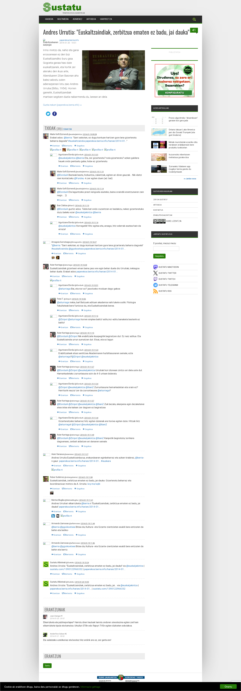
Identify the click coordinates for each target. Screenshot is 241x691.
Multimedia (63, 19)
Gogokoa (80, 146)
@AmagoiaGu (76, 242)
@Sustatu (70, 562)
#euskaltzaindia (76, 141)
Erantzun (56, 146)
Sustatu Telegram (168, 285)
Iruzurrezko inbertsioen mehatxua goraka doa (179, 156)
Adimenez (77, 19)
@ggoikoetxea (76, 248)
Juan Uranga (55, 616)
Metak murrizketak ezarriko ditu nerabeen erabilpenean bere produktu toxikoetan (183, 145)
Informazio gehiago (90, 686)
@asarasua (68, 454)
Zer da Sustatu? (160, 200)
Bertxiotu (68, 146)
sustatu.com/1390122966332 (66, 569)
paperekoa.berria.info (69, 40)
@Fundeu (79, 178)
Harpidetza (106, 19)
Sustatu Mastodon (169, 267)
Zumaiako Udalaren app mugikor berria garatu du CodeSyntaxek (180, 169)
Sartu (47, 666)
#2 (66, 634)
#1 (62, 616)
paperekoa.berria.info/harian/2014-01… (105, 141)
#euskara (106, 461)
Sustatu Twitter (167, 273)
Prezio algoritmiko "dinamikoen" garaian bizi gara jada (183, 119)
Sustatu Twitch (167, 279)
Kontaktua (158, 210)
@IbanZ (71, 205)
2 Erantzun (67, 129)
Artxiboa (91, 19)
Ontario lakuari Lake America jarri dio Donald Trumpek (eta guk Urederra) (182, 132)
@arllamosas (74, 523)
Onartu (228, 686)
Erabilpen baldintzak (162, 215)
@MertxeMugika (71, 500)
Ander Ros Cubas (57, 634)
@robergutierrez (71, 477)
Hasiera (50, 19)
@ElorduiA (79, 155)
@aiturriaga (67, 265)
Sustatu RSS (165, 291)
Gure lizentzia (173, 221)
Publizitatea (174, 52)
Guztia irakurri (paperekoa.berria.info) (61, 105)
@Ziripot (67, 299)
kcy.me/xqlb (94, 483)
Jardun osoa (191, 179)
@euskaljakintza (75, 134)
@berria (68, 137)
